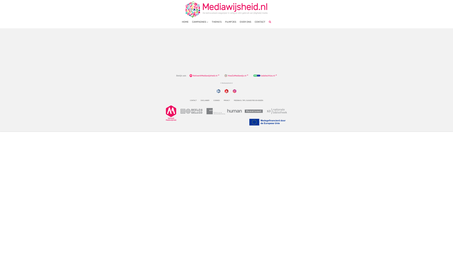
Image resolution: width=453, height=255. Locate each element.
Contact (260, 21)
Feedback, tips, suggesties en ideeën (248, 100)
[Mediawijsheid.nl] (226, 9)
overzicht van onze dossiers (217, 53)
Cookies (216, 100)
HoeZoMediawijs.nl (237, 75)
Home (185, 21)
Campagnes (199, 21)
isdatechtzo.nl (268, 75)
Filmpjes (230, 21)
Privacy (227, 100)
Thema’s (217, 21)
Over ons (245, 21)
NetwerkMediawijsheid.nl (205, 75)
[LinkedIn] (218, 91)
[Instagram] (235, 91)
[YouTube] (226, 91)
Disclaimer (205, 100)
